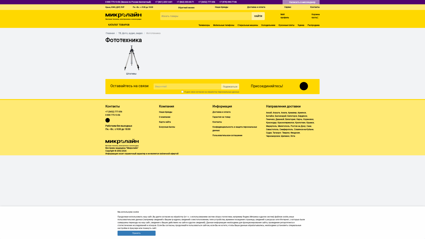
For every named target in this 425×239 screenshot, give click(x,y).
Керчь (299, 119)
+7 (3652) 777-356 (113, 112)
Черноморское (273, 136)
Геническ (270, 119)
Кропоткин (300, 122)
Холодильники (268, 25)
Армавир (292, 113)
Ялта (293, 136)
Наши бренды (221, 7)
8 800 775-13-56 (112, 115)
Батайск (270, 116)
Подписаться (230, 86)
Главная (110, 33)
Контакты (315, 7)
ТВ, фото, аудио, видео (130, 33)
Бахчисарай (280, 116)
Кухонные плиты (286, 25)
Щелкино (285, 136)
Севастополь (272, 129)
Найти (258, 16)
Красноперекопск (286, 122)
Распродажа (314, 25)
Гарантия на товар (221, 117)
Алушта (276, 113)
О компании (164, 117)
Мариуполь (271, 126)
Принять (136, 233)
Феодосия (295, 133)
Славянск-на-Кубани (303, 129)
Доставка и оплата (256, 7)
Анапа (284, 113)
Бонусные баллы (167, 127)
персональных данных (228, 92)
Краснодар (271, 122)
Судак (269, 133)
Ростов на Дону (298, 126)
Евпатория (290, 119)
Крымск (310, 122)
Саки (309, 126)
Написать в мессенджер (302, 2)
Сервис (287, 7)
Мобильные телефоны (223, 25)
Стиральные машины (248, 25)
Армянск (302, 113)
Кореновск (308, 119)
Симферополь (286, 129)
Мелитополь (284, 126)
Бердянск (302, 116)
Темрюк (286, 133)
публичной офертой (169, 154)
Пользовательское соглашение (227, 135)
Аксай (269, 113)
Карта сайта (165, 122)
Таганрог (277, 133)
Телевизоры (204, 25)
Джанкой (280, 119)
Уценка (301, 25)
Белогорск (292, 116)
